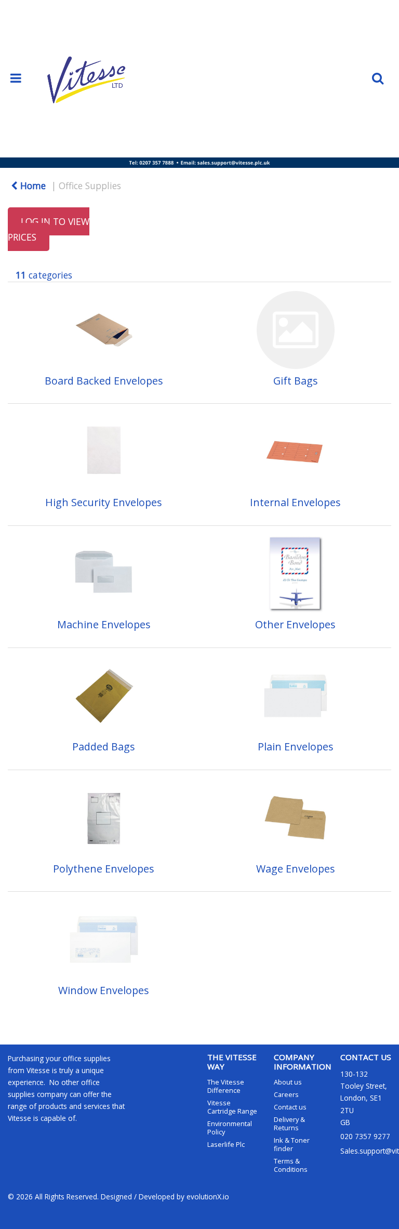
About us (288, 1082)
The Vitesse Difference (225, 1086)
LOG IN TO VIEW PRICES (48, 229)
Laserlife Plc (226, 1144)
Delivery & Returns (289, 1123)
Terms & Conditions (291, 1165)
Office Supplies (90, 185)
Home (32, 185)
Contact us (290, 1107)
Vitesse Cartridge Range (232, 1107)
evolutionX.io (208, 1196)
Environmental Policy (229, 1128)
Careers (286, 1094)
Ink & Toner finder (292, 1144)
